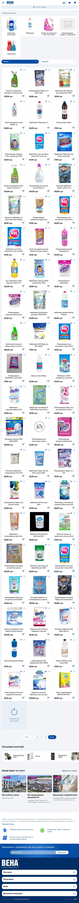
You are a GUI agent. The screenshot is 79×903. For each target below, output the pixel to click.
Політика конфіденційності (21, 899)
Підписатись (62, 852)
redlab (75, 899)
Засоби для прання (9, 13)
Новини (7, 777)
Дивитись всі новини (69, 771)
